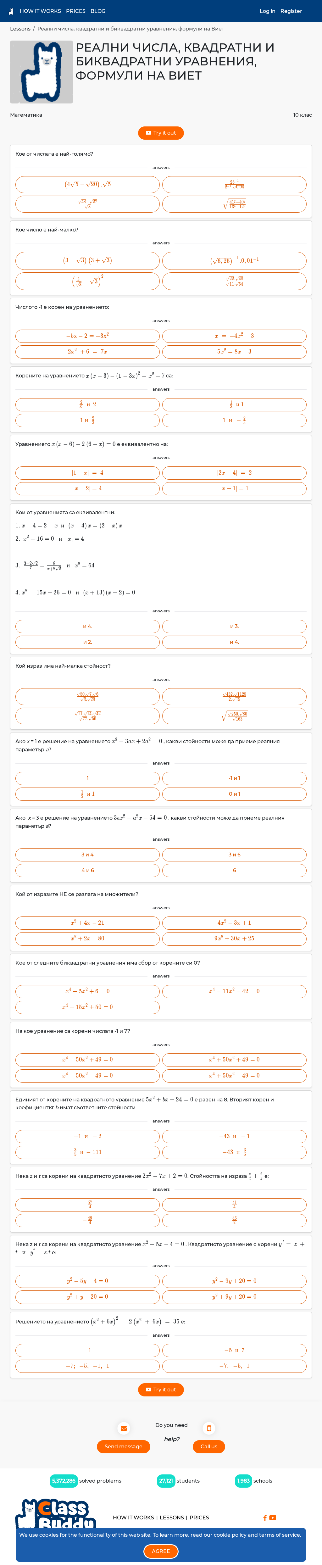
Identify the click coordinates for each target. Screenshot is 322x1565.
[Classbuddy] (55, 1518)
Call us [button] (209, 1447)
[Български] (311, 11)
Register (291, 11)
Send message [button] (123, 1447)
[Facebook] (265, 1518)
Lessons (20, 29)
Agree (161, 1551)
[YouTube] (272, 1517)
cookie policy (230, 1535)
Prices (76, 11)
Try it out (163, 133)
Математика (26, 115)
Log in (267, 11)
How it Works (40, 11)
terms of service (279, 1535)
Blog (98, 11)
